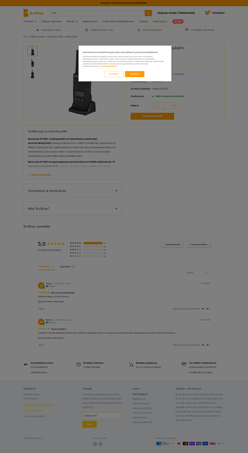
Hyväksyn (134, 74)
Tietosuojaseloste (108, 66)
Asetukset (114, 74)
